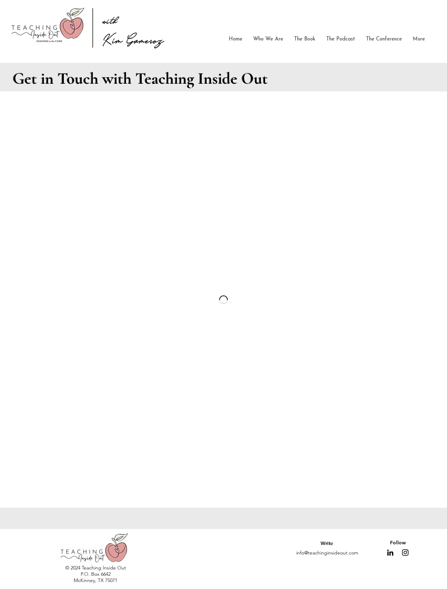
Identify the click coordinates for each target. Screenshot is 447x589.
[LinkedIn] (390, 552)
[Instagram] (405, 552)
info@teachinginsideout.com (327, 553)
